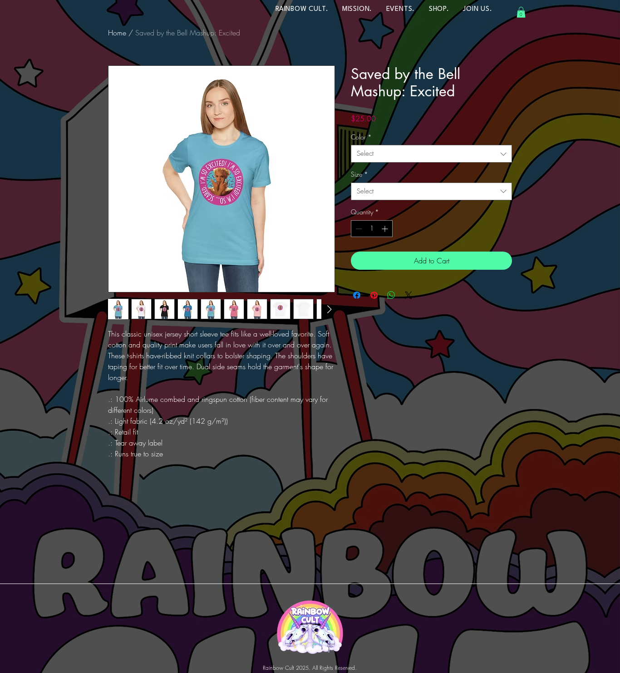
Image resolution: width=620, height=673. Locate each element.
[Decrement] (358, 229)
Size (359, 174)
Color (361, 137)
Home (117, 33)
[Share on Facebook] (356, 295)
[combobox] (431, 154)
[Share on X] (408, 295)
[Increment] (385, 229)
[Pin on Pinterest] (374, 295)
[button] (521, 12)
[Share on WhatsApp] (391, 295)
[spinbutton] (372, 229)
